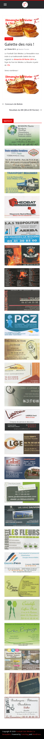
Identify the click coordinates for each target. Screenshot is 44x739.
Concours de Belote (14, 104)
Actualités (9, 39)
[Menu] (5, 4)
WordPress (36, 734)
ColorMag (25, 734)
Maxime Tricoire (23, 49)
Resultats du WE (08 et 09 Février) (24, 110)
